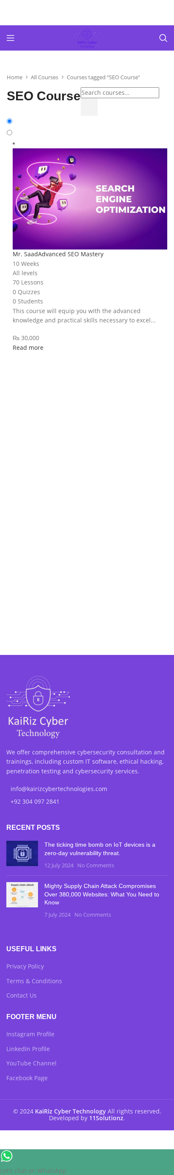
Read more (28, 347)
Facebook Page (27, 1078)
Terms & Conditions (34, 981)
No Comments (95, 865)
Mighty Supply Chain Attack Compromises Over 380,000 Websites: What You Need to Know (101, 894)
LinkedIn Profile (28, 1049)
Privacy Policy (25, 966)
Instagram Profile (30, 1034)
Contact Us (21, 995)
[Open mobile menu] (10, 38)
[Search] (163, 38)
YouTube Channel (31, 1063)
